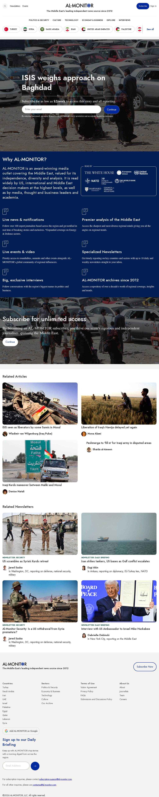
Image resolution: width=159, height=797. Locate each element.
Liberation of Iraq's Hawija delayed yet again (109, 427)
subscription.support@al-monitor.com (55, 779)
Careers (123, 699)
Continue (10, 342)
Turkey (5, 687)
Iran (4, 695)
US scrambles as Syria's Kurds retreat (25, 561)
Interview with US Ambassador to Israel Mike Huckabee (115, 629)
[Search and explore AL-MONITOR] (4, 6)
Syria (4, 723)
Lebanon (6, 719)
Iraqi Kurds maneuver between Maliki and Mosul (32, 485)
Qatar (5, 715)
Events (25, 6)
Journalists (124, 691)
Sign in (153, 6)
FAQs (83, 695)
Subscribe (143, 6)
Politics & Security (39, 20)
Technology (71, 20)
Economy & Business (92, 20)
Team (122, 695)
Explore (111, 20)
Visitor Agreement (89, 687)
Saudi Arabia (8, 691)
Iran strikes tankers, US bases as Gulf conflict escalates (115, 561)
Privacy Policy (87, 691)
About (122, 687)
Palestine (6, 707)
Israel (4, 703)
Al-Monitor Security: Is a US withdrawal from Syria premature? (33, 630)
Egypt (4, 711)
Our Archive (47, 703)
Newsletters (15, 6)
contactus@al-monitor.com (44, 784)
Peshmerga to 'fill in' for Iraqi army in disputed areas (118, 443)
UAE (4, 699)
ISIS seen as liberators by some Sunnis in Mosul (31, 427)
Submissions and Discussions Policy (96, 699)
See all (150, 29)
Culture (57, 20)
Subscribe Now (145, 666)
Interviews (124, 20)
